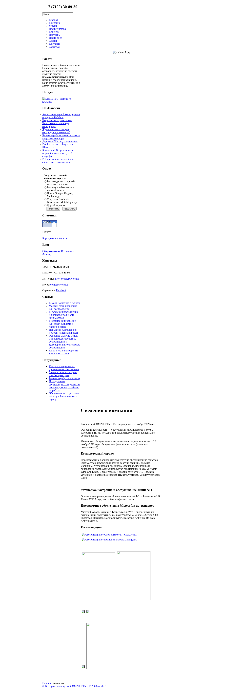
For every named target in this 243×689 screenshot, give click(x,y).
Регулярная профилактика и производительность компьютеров (63, 314)
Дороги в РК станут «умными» (60, 141)
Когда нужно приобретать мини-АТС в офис (63, 352)
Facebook (61, 290)
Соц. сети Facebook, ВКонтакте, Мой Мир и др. (62, 201)
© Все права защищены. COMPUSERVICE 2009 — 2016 (74, 686)
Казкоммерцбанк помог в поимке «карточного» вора (61, 137)
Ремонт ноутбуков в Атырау (64, 303)
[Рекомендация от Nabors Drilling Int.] (109, 539)
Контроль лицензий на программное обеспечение (64, 368)
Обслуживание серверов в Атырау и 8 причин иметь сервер (64, 396)
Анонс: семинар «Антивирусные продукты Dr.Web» (61, 116)
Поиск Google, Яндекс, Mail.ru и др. (60, 195)
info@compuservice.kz (67, 278)
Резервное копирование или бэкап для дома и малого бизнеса (62, 323)
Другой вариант (56, 205)
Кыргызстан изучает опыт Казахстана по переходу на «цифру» (57, 123)
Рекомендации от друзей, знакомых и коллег (61, 183)
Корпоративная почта (54, 238)
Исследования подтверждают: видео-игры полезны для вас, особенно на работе (64, 386)
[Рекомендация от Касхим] (83, 613)
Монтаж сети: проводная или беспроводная (63, 307)
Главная (46, 683)
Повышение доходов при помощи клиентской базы (63, 331)
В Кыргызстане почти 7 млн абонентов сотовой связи (58, 160)
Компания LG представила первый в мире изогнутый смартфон (57, 153)
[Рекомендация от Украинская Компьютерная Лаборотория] (98, 599)
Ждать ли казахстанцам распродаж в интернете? (56, 131)
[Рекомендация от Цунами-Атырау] (103, 668)
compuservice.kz (59, 284)
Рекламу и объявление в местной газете (60, 189)
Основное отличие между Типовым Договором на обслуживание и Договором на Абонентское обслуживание (64, 341)
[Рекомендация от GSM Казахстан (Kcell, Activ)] (109, 534)
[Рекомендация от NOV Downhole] (83, 668)
